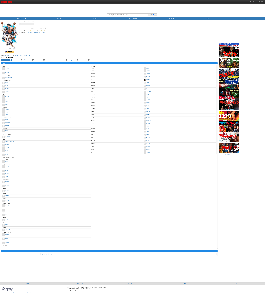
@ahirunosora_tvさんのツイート (226, 154)
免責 (185, 283)
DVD (84, 60)
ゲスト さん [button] (260, 1)
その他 (92, 60)
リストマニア (244, 18)
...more (29, 55)
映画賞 (208, 18)
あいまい (150, 14)
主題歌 (28, 60)
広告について (80, 283)
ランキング (95, 18)
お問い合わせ (238, 283)
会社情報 (27, 283)
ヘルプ (252, 1)
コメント (17, 60)
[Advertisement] (132, 7)
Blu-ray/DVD (172, 18)
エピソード (39, 60)
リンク (62, 60)
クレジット (6, 60)
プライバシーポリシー (132, 283)
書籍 (47, 60)
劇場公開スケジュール (21, 18)
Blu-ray (73, 60)
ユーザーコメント (133, 18)
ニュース (59, 18)
